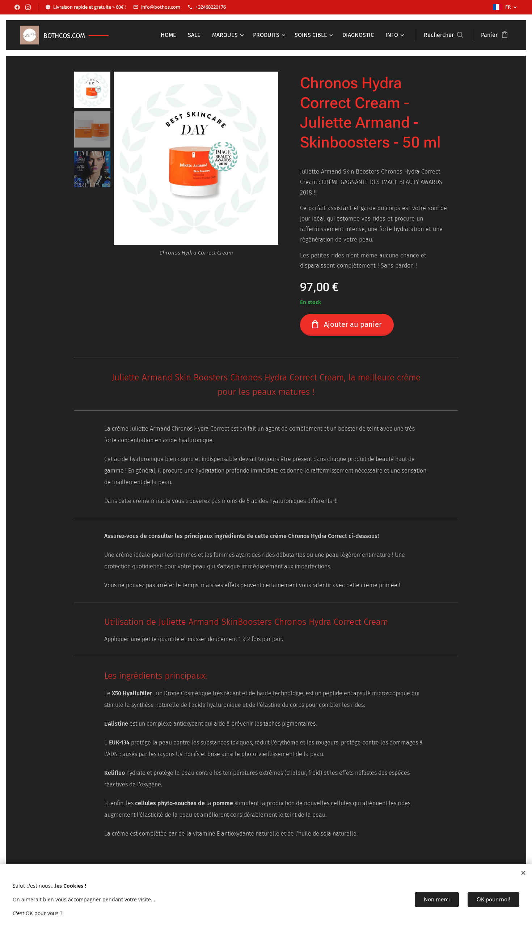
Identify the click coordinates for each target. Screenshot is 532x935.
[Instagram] (28, 7)
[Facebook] (17, 7)
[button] (443, 35)
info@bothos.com (160, 7)
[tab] (266, 623)
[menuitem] (170, 35)
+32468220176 (210, 7)
